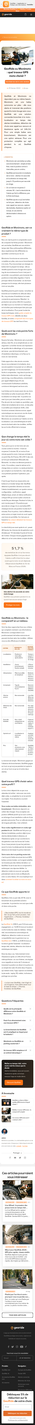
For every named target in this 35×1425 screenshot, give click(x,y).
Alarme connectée (24, 1377)
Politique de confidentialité (18, 1420)
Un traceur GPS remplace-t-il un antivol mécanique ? (17, 1051)
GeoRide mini (6, 941)
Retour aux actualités (10, 37)
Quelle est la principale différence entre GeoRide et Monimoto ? (17, 1011)
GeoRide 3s (8, 924)
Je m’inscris (24, 1358)
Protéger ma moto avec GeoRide (17, 82)
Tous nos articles (17, 1315)
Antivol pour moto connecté (23, 1385)
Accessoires (5, 1383)
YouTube (25, 1146)
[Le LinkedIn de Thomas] (4, 1132)
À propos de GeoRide (24, 1370)
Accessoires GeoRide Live (8, 1378)
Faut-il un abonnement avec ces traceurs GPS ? (17, 1021)
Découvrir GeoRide (14, 1082)
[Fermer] (1, 4)
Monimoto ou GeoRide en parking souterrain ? (17, 1042)
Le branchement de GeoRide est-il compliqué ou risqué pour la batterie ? (17, 1032)
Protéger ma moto (13, 605)
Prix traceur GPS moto (25, 1390)
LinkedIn (18, 1146)
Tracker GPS (22, 1373)
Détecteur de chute (24, 1381)
